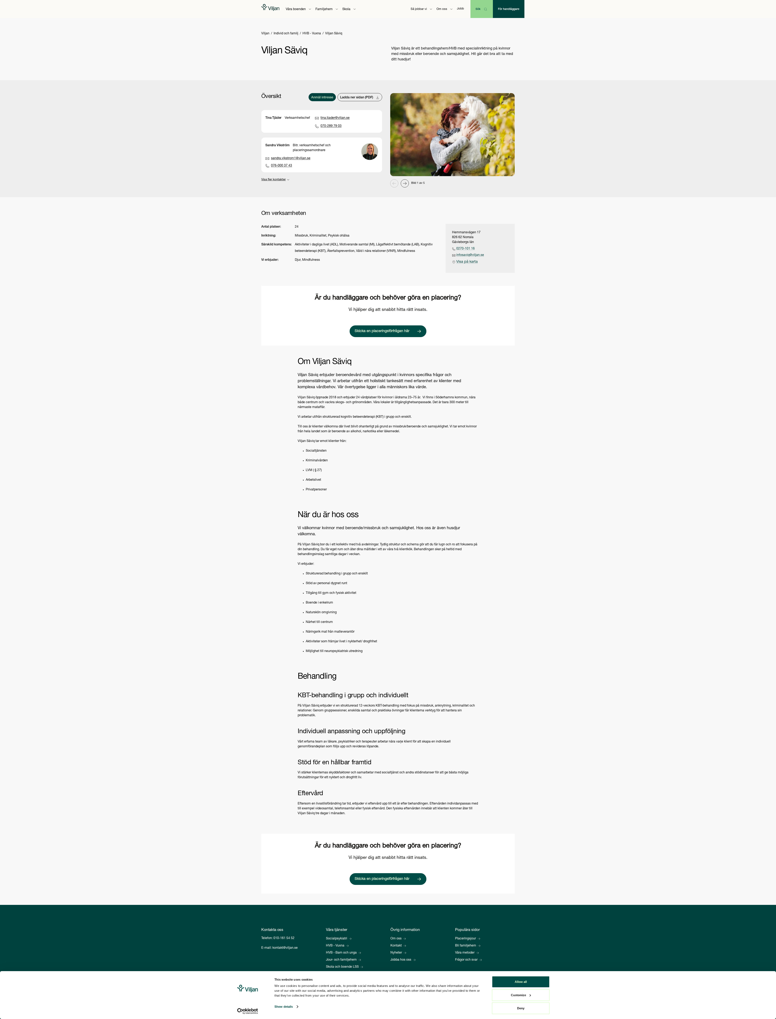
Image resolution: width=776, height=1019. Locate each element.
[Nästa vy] (405, 183)
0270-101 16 (465, 248)
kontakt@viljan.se (285, 948)
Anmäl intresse (322, 97)
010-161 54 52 (283, 938)
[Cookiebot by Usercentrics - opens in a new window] (247, 1011)
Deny (520, 1008)
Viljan (265, 33)
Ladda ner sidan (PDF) (356, 97)
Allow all (521, 981)
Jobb (460, 8)
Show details (283, 1006)
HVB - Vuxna (312, 33)
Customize (518, 995)
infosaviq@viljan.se (470, 255)
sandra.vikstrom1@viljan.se (290, 158)
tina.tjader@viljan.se (335, 118)
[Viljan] (270, 9)
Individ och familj (286, 33)
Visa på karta (467, 262)
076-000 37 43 (281, 165)
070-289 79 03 (331, 126)
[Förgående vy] (394, 183)
